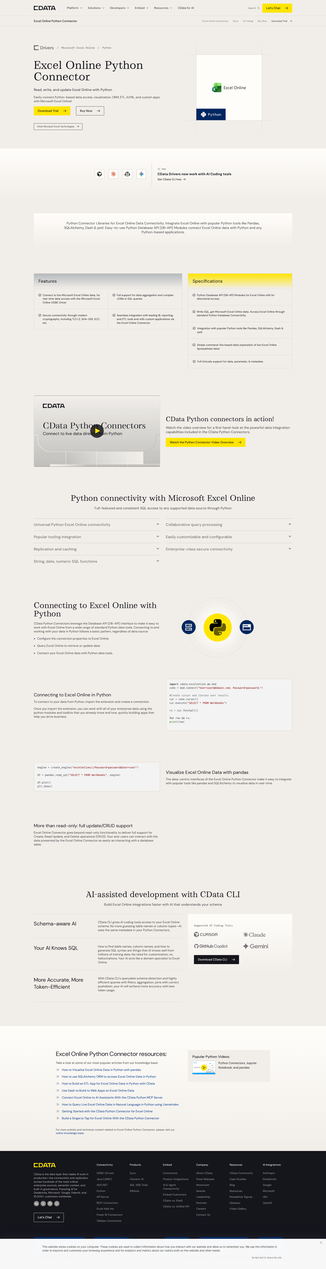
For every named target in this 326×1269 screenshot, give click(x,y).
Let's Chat (273, 8)
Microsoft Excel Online (78, 47)
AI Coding (248, 21)
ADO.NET (102, 1185)
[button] (97, 522)
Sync (133, 1173)
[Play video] (97, 431)
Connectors (170, 1173)
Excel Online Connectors (215, 21)
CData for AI (186, 8)
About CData (204, 1173)
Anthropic (269, 1173)
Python (101, 1191)
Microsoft (269, 1191)
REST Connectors (107, 1203)
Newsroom (202, 1185)
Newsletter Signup (241, 1196)
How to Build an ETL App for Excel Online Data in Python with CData (108, 1084)
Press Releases (205, 1179)
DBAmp (134, 1191)
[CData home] (47, 8)
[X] (43, 1203)
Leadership (203, 1196)
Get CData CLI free (169, 179)
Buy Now (262, 21)
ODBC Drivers (105, 1173)
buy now (86, 111)
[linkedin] (36, 1203)
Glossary (235, 1203)
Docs (235, 21)
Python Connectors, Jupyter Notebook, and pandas (237, 1065)
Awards (200, 1191)
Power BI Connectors (109, 1214)
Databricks (269, 1179)
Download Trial (279, 21)
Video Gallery (238, 1208)
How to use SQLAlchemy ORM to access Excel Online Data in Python (109, 1077)
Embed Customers (174, 1194)
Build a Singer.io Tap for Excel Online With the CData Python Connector (110, 1118)
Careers (201, 1208)
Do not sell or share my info (267, 1257)
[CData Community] (56, 1203)
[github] (50, 1203)
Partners (201, 1203)
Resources (236, 1191)
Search (252, 8)
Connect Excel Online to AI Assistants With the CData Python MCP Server (112, 1097)
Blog (232, 1185)
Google (267, 1185)
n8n (265, 1196)
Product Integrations (175, 1179)
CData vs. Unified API (176, 1206)
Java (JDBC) (104, 1179)
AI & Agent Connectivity (171, 1186)
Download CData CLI (212, 959)
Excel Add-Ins (105, 1208)
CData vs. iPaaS (173, 1200)
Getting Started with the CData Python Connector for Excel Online (107, 1111)
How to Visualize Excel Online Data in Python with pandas (101, 1070)
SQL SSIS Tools (139, 1185)
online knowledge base (70, 1133)
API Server (103, 1196)
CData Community (241, 1173)
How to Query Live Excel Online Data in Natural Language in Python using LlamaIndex (120, 1104)
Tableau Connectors (109, 1220)
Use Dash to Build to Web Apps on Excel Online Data (98, 1091)
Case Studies (238, 1179)
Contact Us (203, 1214)
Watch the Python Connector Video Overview (202, 442)
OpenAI (267, 1203)
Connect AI (136, 1179)
